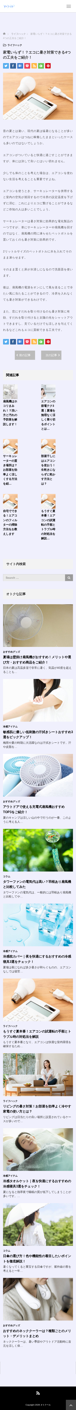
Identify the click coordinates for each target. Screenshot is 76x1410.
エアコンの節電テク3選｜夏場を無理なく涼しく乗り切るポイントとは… (48, 415)
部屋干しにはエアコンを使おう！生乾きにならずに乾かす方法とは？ (48, 469)
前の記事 (25, 355)
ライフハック (14, 45)
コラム (6, 876)
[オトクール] (9, 6)
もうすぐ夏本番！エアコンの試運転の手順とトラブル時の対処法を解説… (48, 524)
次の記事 (51, 355)
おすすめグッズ (11, 651)
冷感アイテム (10, 726)
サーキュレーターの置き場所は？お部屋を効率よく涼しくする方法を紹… (10, 469)
